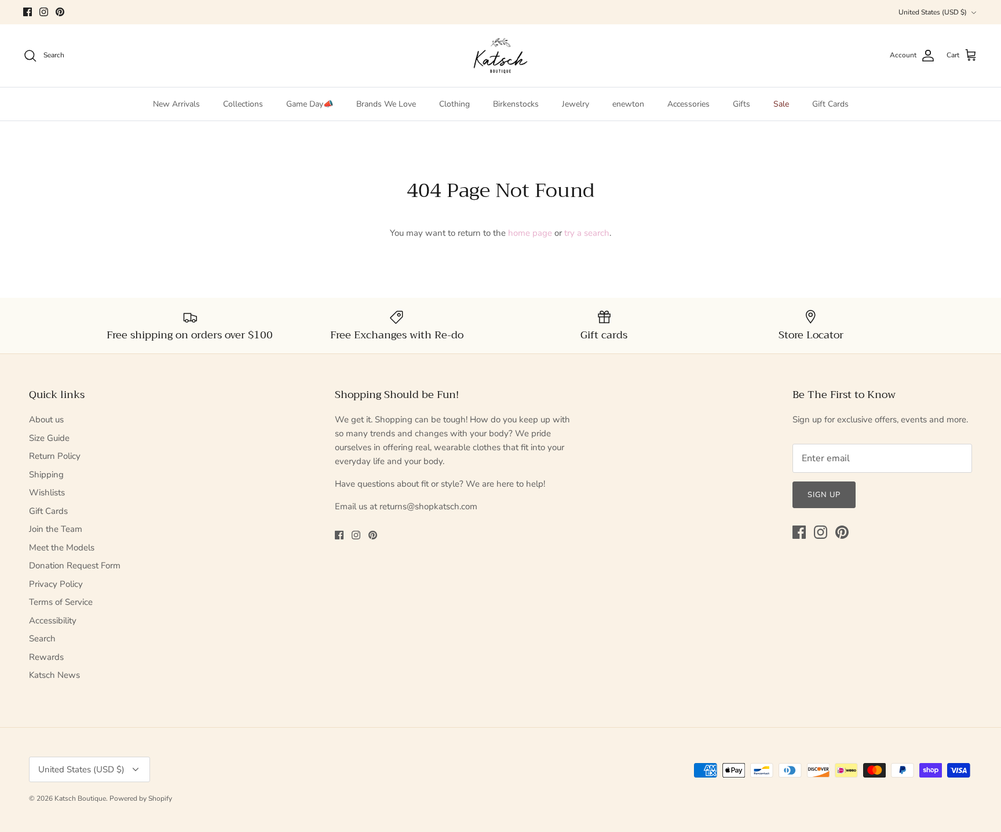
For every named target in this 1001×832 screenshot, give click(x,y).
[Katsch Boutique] (500, 55)
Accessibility (52, 620)
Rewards (46, 657)
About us (46, 419)
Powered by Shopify (140, 798)
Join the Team (55, 529)
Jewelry (575, 104)
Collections (243, 104)
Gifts (741, 104)
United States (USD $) (932, 12)
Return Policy (55, 456)
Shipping (46, 474)
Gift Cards (830, 104)
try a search (586, 233)
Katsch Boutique (80, 798)
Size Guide (49, 438)
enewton (628, 104)
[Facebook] (27, 12)
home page (530, 233)
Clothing (454, 104)
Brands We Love (386, 104)
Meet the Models (61, 547)
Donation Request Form (74, 565)
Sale (781, 104)
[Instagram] (43, 12)
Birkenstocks (516, 104)
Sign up (824, 495)
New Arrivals (176, 104)
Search (42, 638)
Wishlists (47, 492)
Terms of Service (61, 602)
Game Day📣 (309, 104)
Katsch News (54, 675)
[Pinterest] (60, 12)
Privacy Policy (56, 584)
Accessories (688, 104)
